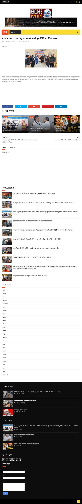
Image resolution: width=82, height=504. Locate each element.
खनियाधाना (5, 303)
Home (5, 32)
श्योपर (4, 361)
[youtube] (80, 2)
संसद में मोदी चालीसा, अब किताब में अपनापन (66, 127)
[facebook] (71, 2)
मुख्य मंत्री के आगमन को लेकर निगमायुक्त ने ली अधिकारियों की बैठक (32, 221)
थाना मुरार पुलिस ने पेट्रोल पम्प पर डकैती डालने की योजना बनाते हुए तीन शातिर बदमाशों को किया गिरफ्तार (43, 202)
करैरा (4, 297)
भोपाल (4, 341)
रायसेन (4, 351)
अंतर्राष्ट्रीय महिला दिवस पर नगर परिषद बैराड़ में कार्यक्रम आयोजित (32, 257)
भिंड (4, 334)
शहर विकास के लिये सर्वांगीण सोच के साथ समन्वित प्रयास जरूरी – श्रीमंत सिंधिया (36, 248)
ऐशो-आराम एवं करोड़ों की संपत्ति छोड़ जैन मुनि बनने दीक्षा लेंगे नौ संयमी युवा (34, 193)
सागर (4, 364)
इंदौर (4, 290)
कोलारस (5, 300)
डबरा (4, 314)
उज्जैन (4, 293)
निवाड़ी (4, 330)
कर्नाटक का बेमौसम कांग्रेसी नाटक (40, 128)
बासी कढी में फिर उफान (20, 410)
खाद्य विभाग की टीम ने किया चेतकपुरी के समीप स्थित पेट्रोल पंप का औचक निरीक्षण (37, 391)
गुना (4, 307)
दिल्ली (4, 324)
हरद (4, 368)
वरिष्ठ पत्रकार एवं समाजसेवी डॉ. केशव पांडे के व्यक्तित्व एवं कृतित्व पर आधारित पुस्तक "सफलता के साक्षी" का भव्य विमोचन (14, 125)
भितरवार (5, 337)
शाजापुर (4, 354)
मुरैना (4, 347)
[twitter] (74, 2)
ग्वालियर (27, 41)
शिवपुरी (4, 357)
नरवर (4, 327)
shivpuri (5, 374)
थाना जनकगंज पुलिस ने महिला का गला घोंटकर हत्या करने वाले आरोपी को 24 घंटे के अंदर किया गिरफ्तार (43, 230)
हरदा (4, 371)
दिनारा (4, 320)
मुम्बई (4, 344)
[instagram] (77, 2)
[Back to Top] (78, 501)
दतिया (4, 317)
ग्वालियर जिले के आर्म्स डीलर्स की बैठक (25, 401)
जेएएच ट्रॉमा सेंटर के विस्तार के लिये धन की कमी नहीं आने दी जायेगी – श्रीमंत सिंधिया (37, 239)
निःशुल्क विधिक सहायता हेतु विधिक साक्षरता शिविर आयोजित (30, 275)
